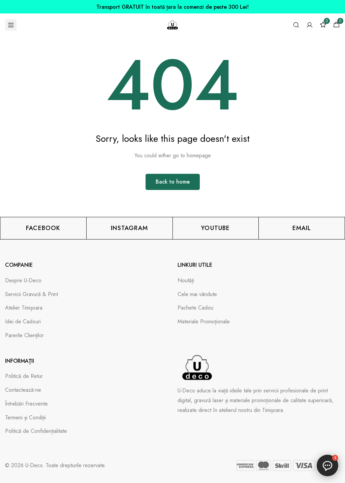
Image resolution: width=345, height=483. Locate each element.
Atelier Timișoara (23, 308)
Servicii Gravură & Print (31, 294)
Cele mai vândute (197, 294)
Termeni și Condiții (25, 417)
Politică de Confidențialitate (36, 431)
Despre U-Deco (23, 280)
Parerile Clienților (24, 335)
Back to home (173, 182)
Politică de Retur (24, 376)
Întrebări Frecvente (26, 404)
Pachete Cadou (195, 308)
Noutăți (186, 280)
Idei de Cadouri (23, 321)
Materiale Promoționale (204, 321)
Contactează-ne (23, 390)
